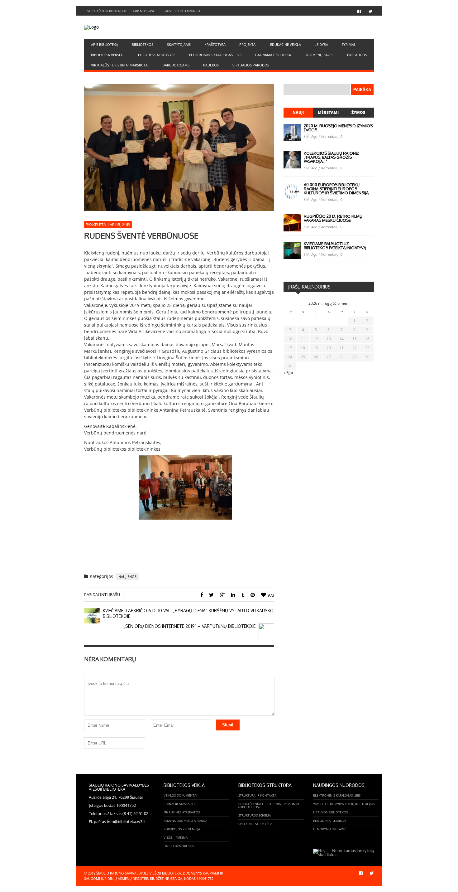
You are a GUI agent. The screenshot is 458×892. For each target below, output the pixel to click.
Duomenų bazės (319, 54)
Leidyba (321, 44)
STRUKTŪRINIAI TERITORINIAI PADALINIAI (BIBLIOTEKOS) (268, 805)
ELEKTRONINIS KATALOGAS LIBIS (215, 54)
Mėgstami (328, 112)
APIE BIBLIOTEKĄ (104, 44)
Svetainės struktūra (255, 824)
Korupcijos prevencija (182, 829)
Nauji (298, 112)
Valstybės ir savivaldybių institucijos (344, 804)
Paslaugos (357, 54)
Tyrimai (348, 44)
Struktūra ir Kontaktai (106, 11)
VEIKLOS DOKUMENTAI (180, 795)
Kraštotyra (215, 44)
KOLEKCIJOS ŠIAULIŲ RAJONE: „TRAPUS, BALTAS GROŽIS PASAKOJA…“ (331, 157)
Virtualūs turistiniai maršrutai (120, 65)
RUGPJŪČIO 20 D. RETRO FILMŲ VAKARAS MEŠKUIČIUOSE (333, 218)
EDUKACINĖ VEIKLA (285, 44)
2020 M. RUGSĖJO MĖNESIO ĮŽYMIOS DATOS (338, 127)
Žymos (358, 112)
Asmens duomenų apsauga (185, 820)
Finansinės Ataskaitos (182, 812)
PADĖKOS (211, 65)
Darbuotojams (175, 65)
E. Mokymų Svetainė (329, 829)
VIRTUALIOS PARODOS (250, 65)
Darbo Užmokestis (179, 846)
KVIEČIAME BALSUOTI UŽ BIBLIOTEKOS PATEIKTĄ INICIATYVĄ (335, 245)
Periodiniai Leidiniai (329, 820)
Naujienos (127, 576)
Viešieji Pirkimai (176, 837)
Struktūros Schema (254, 815)
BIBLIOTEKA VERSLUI (107, 54)
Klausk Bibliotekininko (181, 11)
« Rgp (288, 372)
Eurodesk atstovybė (156, 54)
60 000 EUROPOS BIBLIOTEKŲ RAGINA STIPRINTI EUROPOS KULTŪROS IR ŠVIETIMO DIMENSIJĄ (336, 188)
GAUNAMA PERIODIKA (273, 54)
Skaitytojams (179, 44)
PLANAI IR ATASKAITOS (180, 804)
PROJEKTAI (247, 44)
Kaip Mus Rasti (143, 11)
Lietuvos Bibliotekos (330, 812)
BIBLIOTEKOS (142, 44)
